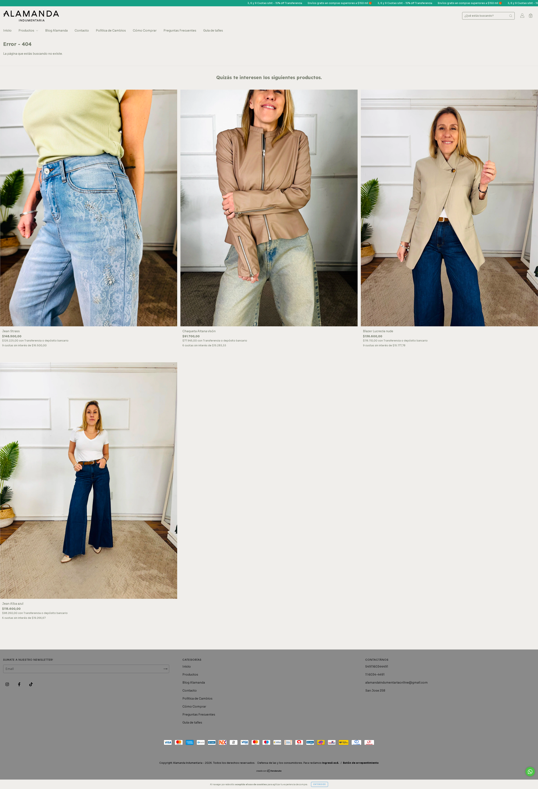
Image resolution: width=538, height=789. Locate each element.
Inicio (7, 30)
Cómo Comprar (145, 30)
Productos (26, 30)
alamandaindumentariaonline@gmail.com (396, 682)
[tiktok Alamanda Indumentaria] (31, 684)
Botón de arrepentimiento (361, 762)
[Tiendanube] (269, 771)
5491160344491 (376, 666)
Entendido (319, 784)
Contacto (82, 30)
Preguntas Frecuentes (180, 30)
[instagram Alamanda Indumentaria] (7, 684)
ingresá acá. (330, 762)
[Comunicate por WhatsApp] (530, 771)
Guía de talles (213, 30)
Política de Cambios (111, 30)
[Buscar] (510, 15)
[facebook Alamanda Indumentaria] (19, 684)
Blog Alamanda (56, 30)
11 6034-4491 (375, 674)
